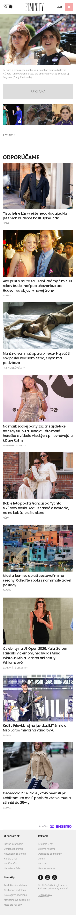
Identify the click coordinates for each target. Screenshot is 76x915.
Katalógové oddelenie (15, 895)
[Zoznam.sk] (45, 896)
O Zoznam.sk (11, 836)
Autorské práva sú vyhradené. (53, 888)
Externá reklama (46, 848)
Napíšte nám (10, 863)
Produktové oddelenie (15, 885)
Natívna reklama (46, 868)
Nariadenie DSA (12, 868)
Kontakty (9, 877)
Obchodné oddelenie (15, 890)
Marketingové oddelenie (17, 900)
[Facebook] (40, 877)
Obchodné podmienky (50, 853)
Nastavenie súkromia (15, 853)
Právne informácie (13, 844)
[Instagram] (47, 877)
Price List (43, 863)
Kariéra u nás (10, 858)
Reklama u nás (45, 844)
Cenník (41, 858)
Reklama (43, 836)
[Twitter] (54, 877)
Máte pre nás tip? (13, 904)
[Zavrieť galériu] (69, 7)
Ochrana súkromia (13, 848)
